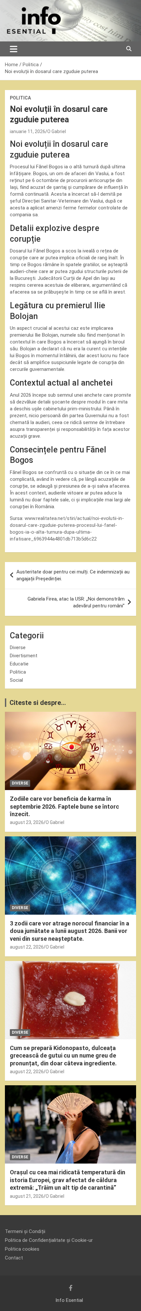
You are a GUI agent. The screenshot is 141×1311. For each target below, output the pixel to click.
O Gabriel (56, 131)
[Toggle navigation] (13, 48)
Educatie (19, 664)
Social (16, 680)
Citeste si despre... (38, 703)
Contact (14, 1258)
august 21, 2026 (27, 1196)
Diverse (18, 647)
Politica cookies (22, 1249)
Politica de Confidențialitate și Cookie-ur (49, 1240)
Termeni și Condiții (25, 1231)
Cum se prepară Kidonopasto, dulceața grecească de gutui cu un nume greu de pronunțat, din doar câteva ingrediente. (63, 1055)
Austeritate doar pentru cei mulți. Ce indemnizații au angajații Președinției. (73, 575)
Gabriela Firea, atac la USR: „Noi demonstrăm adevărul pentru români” (76, 602)
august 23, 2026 (27, 822)
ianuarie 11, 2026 (27, 131)
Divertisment (23, 656)
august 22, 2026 (27, 947)
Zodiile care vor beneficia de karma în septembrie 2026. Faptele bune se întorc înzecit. (64, 806)
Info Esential (69, 1300)
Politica (20, 97)
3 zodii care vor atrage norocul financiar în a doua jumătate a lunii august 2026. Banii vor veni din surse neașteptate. (69, 931)
